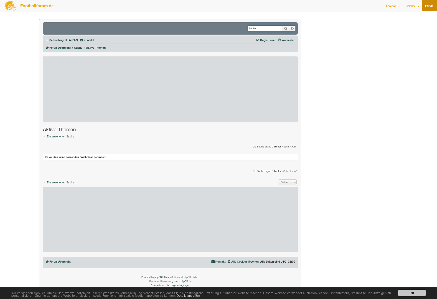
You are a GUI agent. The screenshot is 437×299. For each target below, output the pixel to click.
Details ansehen (188, 295)
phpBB (158, 277)
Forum (429, 6)
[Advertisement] (170, 89)
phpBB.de (186, 281)
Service (411, 6)
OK (412, 293)
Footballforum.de (37, 6)
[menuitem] (73, 40)
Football (391, 6)
